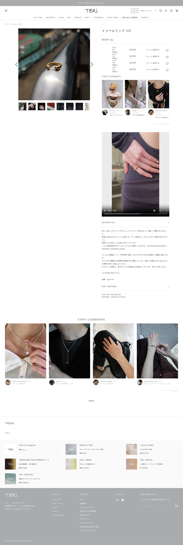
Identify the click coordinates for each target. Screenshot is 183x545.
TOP (6, 24)
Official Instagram (27, 445)
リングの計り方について (111, 273)
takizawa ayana (161, 110)
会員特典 (83, 503)
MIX (69, 17)
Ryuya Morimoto (150, 381)
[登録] (176, 505)
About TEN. (57, 499)
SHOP (55, 507)
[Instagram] (117, 500)
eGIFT (87, 17)
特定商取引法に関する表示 (89, 527)
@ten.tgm (83, 453)
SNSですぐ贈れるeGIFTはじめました (91, 3)
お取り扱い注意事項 (130, 17)
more (91, 401)
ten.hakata (144, 468)
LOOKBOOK (99, 17)
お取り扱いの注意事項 (88, 511)
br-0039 (151, 246)
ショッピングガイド (87, 507)
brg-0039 (159, 246)
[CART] (177, 10)
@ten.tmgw (23, 468)
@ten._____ (23, 449)
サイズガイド (85, 519)
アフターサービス (86, 523)
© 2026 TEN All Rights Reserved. (18, 541)
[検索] (161, 11)
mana (58, 381)
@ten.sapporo (24, 482)
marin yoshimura (19, 381)
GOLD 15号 (115, 69)
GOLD (61, 17)
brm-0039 (111, 249)
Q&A (82, 499)
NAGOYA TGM (86, 445)
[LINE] (122, 500)
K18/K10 (77, 17)
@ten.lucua (144, 453)
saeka (134, 110)
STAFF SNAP (112, 17)
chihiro (112, 110)
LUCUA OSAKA (147, 445)
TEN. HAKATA (146, 460)
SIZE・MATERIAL (109, 286)
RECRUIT (145, 17)
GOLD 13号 (115, 63)
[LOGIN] (166, 11)
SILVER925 (50, 17)
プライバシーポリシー (88, 531)
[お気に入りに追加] (167, 50)
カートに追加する (153, 50)
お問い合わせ (85, 515)
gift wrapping (58, 515)
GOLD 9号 (115, 50)
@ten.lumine (84, 468)
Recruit (56, 511)
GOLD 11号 (115, 56)
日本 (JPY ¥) (145, 11)
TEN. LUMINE (86, 460)
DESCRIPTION (108, 222)
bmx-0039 (120, 249)
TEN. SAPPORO (26, 475)
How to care (58, 503)
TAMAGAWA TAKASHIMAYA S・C (34, 460)
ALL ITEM (38, 17)
